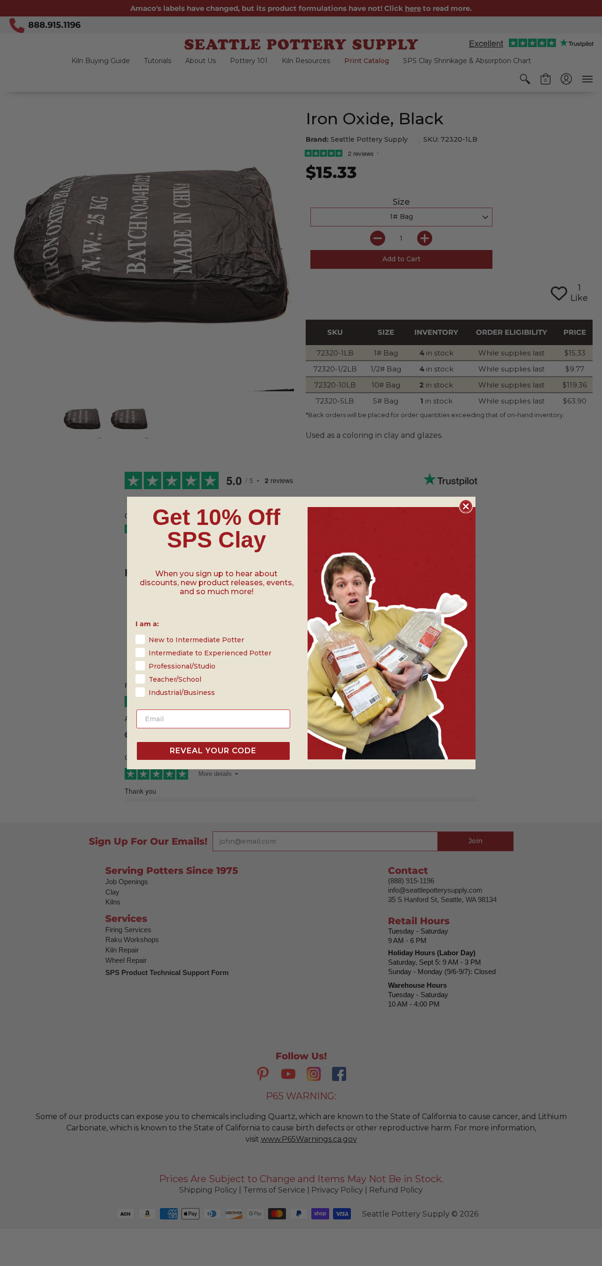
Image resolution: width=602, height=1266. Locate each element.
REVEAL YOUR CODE (213, 750)
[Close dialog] (466, 506)
